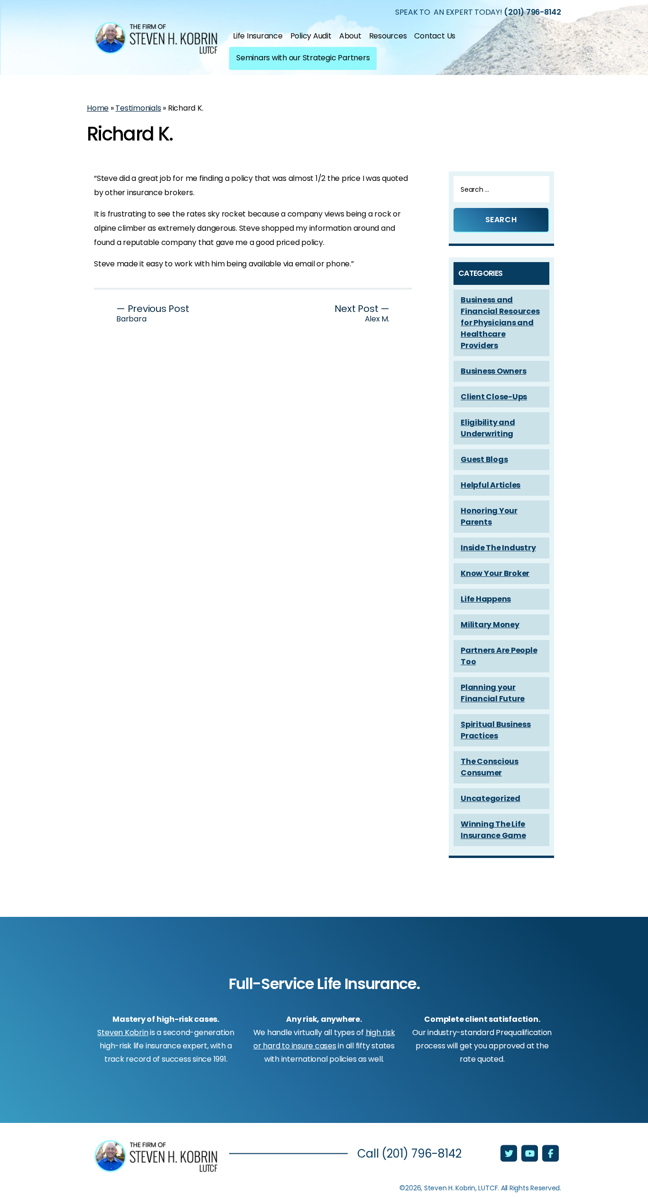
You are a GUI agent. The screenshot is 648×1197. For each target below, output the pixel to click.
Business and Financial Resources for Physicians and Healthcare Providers (500, 322)
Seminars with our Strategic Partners (303, 57)
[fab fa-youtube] (530, 1154)
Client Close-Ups (494, 396)
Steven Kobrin (122, 1032)
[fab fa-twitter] (509, 1154)
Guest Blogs (484, 459)
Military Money (490, 624)
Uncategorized (490, 798)
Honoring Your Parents (489, 516)
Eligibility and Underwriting (488, 428)
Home (98, 108)
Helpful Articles (490, 485)
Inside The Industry (498, 547)
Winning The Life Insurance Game (493, 830)
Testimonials (138, 108)
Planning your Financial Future (493, 693)
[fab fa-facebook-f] (550, 1154)
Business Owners (493, 371)
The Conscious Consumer (489, 767)
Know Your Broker (495, 573)
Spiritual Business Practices (496, 730)
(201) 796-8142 (532, 11)
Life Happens (486, 599)
